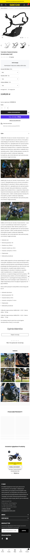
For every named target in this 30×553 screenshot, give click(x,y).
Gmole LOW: (5, 75)
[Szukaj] (6, 5)
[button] (25, 37)
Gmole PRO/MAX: (6, 69)
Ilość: (2, 105)
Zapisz (24, 530)
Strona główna (4, 8)
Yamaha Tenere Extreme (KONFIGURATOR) (15, 470)
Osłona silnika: (6, 82)
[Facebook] (2, 538)
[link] (8, 436)
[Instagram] (7, 538)
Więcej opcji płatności (15, 120)
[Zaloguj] (24, 5)
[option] (15, 1)
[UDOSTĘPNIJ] (28, 112)
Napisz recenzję (15, 334)
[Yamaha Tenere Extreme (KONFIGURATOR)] (15, 458)
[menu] (1, 5)
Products (11, 8)
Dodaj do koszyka (14, 112)
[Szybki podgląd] (9, 452)
